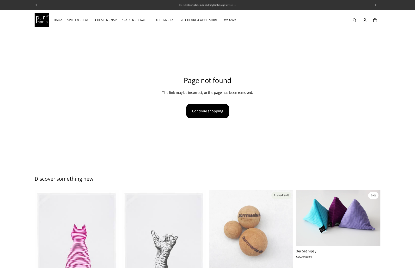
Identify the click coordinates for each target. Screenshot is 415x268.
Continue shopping (207, 110)
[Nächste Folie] (373, 218)
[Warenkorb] (375, 20)
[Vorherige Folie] (303, 218)
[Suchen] (354, 20)
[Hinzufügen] (373, 238)
